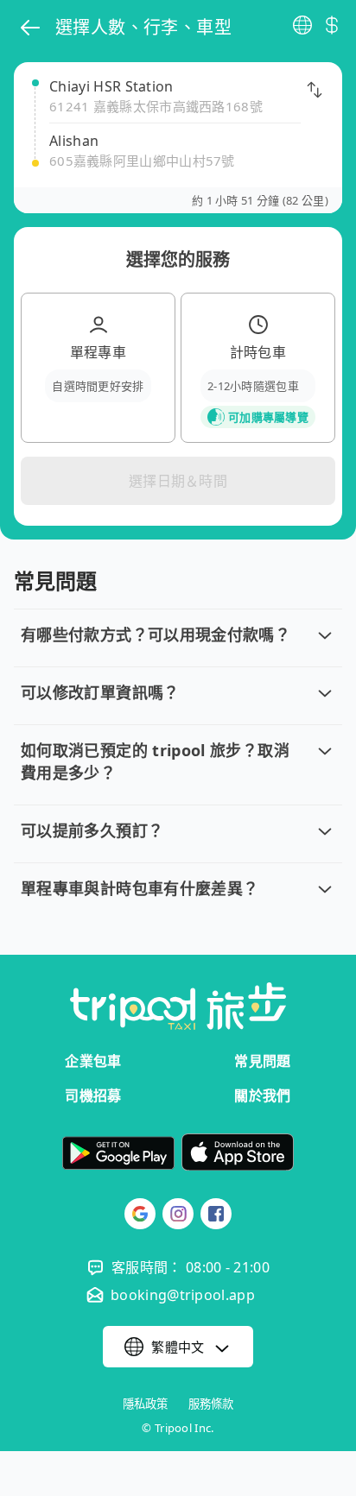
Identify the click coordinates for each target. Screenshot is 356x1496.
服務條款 (210, 1404)
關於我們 (262, 1095)
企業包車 (93, 1060)
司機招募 (93, 1095)
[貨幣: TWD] (331, 25)
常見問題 (262, 1060)
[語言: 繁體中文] (302, 25)
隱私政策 (145, 1404)
